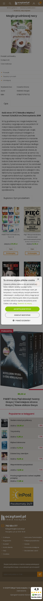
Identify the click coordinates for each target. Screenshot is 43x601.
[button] (21, 320)
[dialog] (21, 300)
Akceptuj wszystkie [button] (22, 309)
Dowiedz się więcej (25, 303)
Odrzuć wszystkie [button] (22, 315)
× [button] (38, 279)
